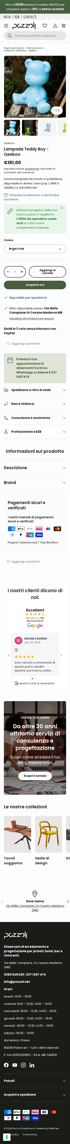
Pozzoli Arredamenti (24, 1128)
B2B (17, 17)
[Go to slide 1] (32, 678)
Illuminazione (34, 48)
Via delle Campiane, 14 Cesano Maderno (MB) (35, 908)
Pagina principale (14, 48)
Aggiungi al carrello (47, 271)
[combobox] (35, 35)
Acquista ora (35, 285)
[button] (64, 25)
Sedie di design (42, 860)
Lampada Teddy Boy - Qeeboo (20, 51)
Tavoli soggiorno (13, 860)
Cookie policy (30, 1134)
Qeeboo (9, 143)
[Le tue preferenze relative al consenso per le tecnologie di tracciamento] (6, 1137)
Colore (8, 240)
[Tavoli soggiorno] (17, 834)
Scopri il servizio (35, 776)
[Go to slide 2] (35, 678)
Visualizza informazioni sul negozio (31, 318)
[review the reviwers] (16, 651)
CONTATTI (29, 17)
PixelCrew (54, 1128)
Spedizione (32, 169)
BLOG (7, 17)
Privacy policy (11, 1134)
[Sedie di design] (48, 834)
